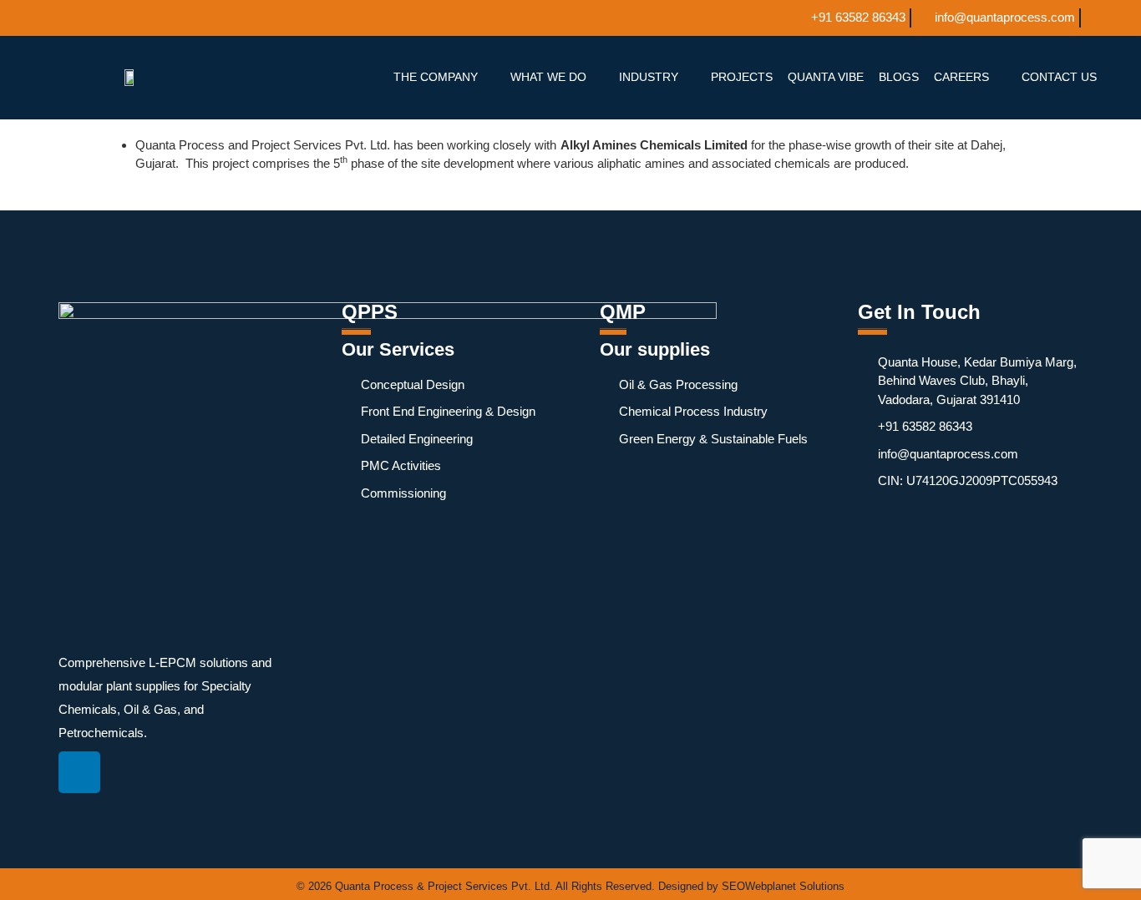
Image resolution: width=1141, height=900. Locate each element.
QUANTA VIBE (826, 76)
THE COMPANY (435, 76)
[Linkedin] (79, 772)
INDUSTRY (648, 76)
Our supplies (655, 349)
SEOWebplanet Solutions (783, 886)
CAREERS (961, 76)
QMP (623, 312)
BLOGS (899, 76)
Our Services (398, 349)
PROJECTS (742, 76)
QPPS (370, 312)
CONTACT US (1059, 76)
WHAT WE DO (548, 76)
